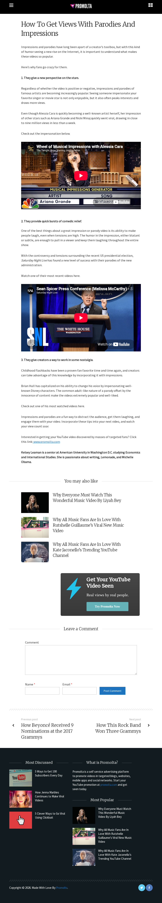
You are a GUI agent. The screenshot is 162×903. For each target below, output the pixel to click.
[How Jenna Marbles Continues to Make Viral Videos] (20, 798)
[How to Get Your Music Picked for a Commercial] (74, 588)
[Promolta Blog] (81, 6)
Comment (32, 642)
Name (30, 684)
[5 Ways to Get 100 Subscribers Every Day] (20, 778)
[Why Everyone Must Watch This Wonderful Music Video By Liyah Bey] (84, 815)
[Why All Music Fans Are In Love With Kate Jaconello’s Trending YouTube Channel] (84, 857)
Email (67, 684)
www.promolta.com (46, 442)
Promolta (61, 888)
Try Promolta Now (107, 606)
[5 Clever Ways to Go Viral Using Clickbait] (20, 820)
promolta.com (108, 785)
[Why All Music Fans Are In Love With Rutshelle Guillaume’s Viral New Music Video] (84, 836)
